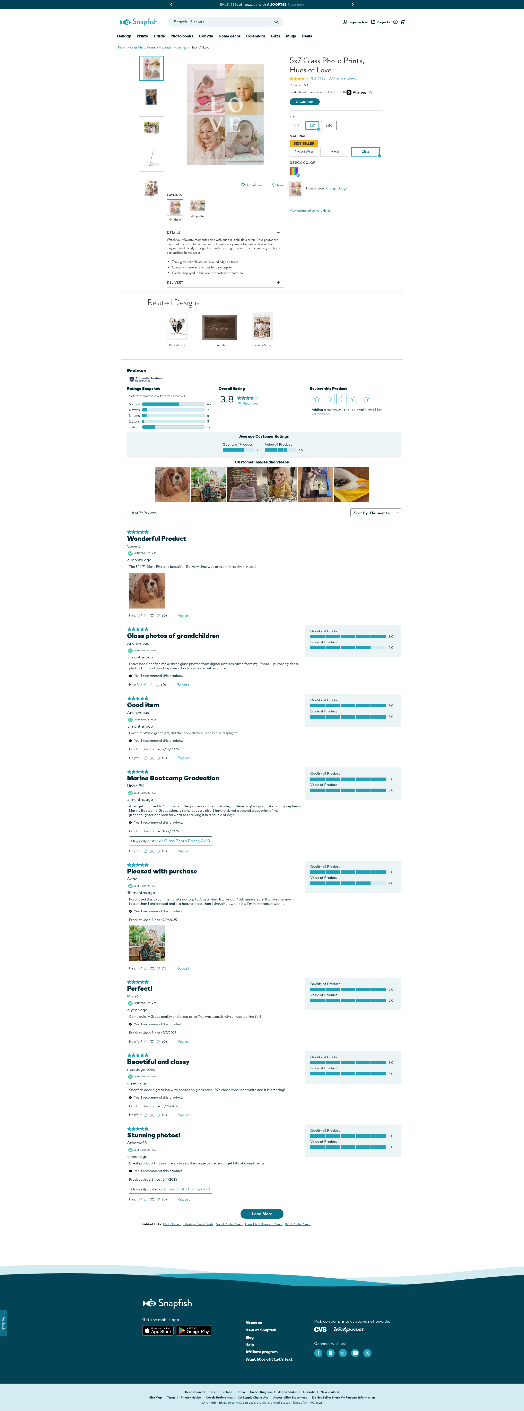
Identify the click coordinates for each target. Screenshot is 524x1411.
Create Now (305, 102)
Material (298, 136)
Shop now (301, 4)
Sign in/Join (358, 22)
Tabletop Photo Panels (198, 1224)
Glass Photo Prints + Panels (263, 1224)
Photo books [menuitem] (182, 36)
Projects (383, 22)
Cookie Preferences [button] (219, 1397)
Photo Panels (172, 1224)
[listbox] (336, 149)
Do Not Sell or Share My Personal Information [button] (343, 1397)
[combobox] (225, 22)
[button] (242, 185)
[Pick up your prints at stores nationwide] (320, 1329)
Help (249, 1344)
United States (288, 1392)
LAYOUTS (174, 195)
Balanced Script (262, 345)
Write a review (342, 78)
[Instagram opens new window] (332, 1351)
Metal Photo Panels (229, 1224)
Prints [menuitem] (142, 36)
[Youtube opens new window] (357, 1351)
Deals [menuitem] (307, 36)
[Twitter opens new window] (369, 1351)
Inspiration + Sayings (173, 47)
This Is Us (219, 345)
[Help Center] (395, 22)
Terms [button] (171, 1397)
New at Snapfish (260, 1330)
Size (293, 117)
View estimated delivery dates (310, 210)
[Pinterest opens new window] (345, 1351)
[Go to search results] (276, 22)
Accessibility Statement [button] (290, 1397)
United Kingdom (261, 1392)
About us (253, 1322)
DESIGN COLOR (302, 163)
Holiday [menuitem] (124, 36)
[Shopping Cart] (402, 22)
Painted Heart (177, 345)
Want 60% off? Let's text (268, 1359)
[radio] (294, 171)
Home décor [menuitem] (230, 36)
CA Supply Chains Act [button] (253, 1397)
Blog (249, 1337)
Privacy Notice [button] (191, 1397)
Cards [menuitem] (159, 36)
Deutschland (194, 1392)
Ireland (227, 1392)
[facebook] (320, 1351)
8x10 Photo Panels (298, 1224)
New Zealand (330, 1392)
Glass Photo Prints (142, 47)
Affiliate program (261, 1351)
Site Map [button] (155, 1397)
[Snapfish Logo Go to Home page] (138, 22)
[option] (151, 68)
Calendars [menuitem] (255, 36)
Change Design (336, 188)
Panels (122, 47)
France (213, 1392)
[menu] (276, 185)
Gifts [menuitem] (275, 36)
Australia (309, 1392)
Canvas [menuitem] (206, 36)
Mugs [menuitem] (291, 36)
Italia (241, 1392)
